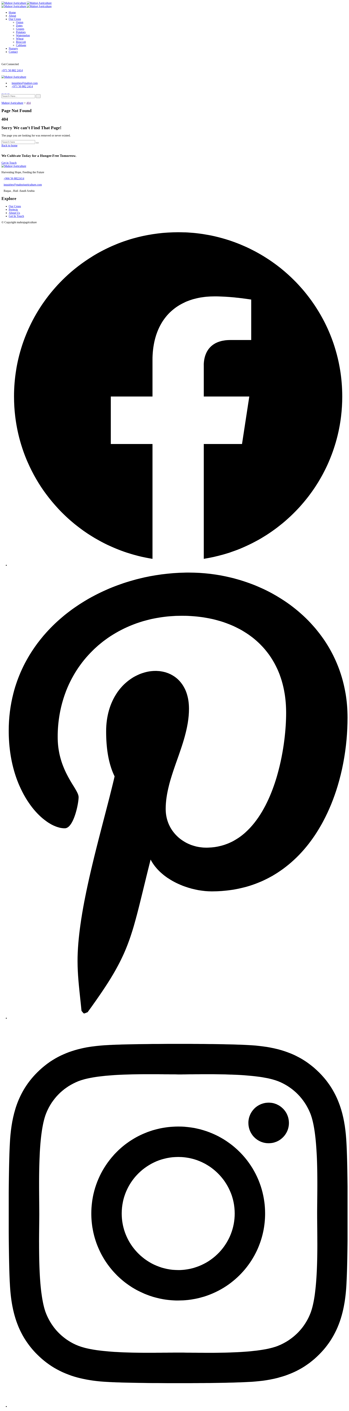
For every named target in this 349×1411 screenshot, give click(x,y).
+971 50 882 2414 (12, 70)
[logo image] (13, 76)
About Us (14, 212)
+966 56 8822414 (14, 178)
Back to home (9, 145)
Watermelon (23, 35)
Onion (19, 22)
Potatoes (21, 32)
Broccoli (21, 41)
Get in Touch (9, 162)
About (12, 15)
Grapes (20, 28)
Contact (13, 51)
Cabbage (21, 45)
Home (12, 12)
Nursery (13, 48)
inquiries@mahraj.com (25, 83)
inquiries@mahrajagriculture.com (23, 184)
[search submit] (38, 96)
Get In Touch (16, 216)
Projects (13, 209)
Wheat (19, 38)
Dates (19, 25)
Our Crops (15, 19)
